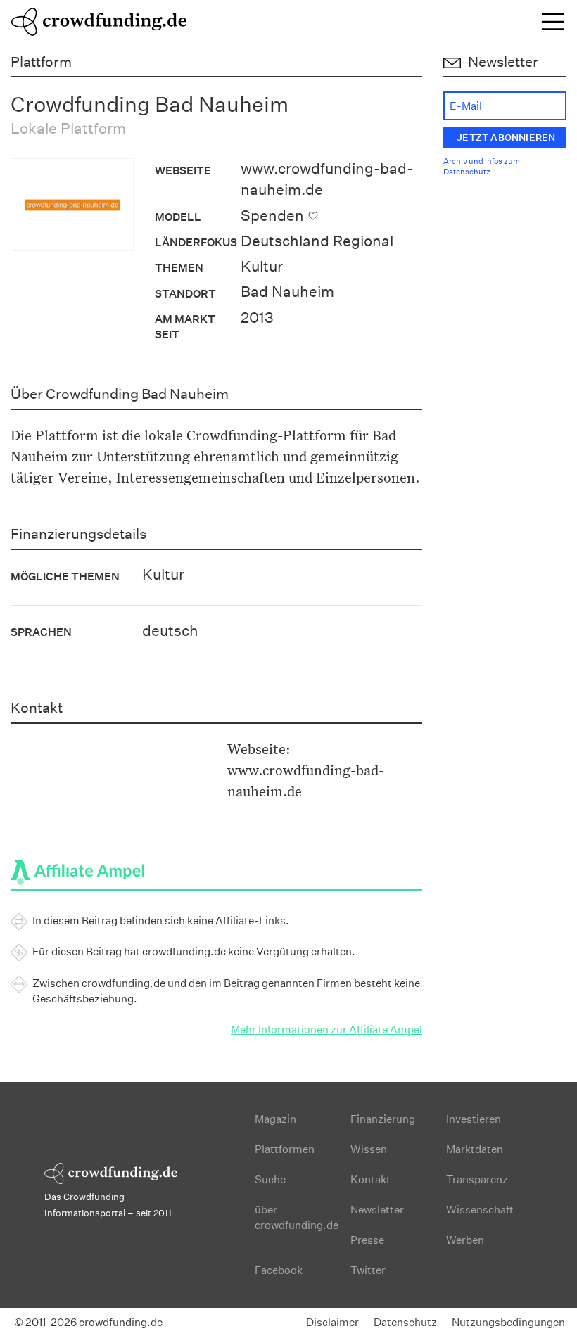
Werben (465, 1240)
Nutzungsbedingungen (508, 1322)
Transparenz (477, 1179)
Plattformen (285, 1149)
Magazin (275, 1119)
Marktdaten (474, 1149)
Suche (270, 1179)
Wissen (368, 1149)
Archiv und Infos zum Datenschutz (481, 167)
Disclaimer (332, 1322)
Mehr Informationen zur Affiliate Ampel (326, 1029)
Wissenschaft (480, 1209)
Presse (367, 1240)
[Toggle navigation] (552, 21)
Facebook (279, 1270)
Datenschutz (405, 1322)
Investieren (473, 1119)
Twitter (368, 1270)
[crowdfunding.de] (98, 20)
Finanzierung (382, 1119)
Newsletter (377, 1209)
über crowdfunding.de (296, 1217)
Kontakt (370, 1179)
